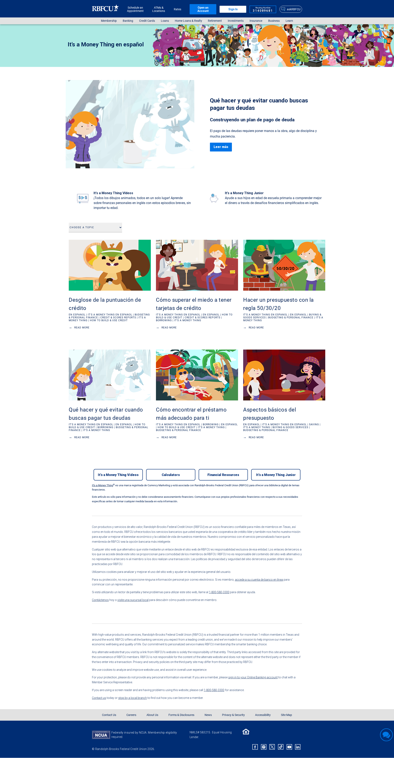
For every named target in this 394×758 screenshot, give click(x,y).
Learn (289, 21)
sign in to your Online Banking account (253, 677)
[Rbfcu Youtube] (289, 747)
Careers (131, 715)
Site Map (286, 715)
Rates (177, 9)
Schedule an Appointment (135, 9)
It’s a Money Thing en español (106, 44)
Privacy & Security (233, 715)
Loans (165, 21)
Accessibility (263, 715)
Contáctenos (100, 600)
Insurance (256, 21)
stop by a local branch (132, 698)
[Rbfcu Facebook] (255, 747)
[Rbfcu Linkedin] (297, 747)
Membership (109, 21)
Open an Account (203, 9)
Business (274, 21)
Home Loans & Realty (188, 21)
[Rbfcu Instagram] (263, 747)
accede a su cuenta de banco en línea (259, 579)
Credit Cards (147, 21)
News (208, 715)
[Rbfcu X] (272, 747)
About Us (152, 715)
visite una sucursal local (133, 600)
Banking (128, 21)
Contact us (99, 698)
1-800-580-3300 (219, 592)
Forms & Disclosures (181, 715)
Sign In (233, 9)
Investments (236, 21)
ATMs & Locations (158, 9)
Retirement (215, 21)
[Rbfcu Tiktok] (280, 747)
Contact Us (109, 715)
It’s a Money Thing (102, 485)
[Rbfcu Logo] (105, 9)
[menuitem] (109, 20)
